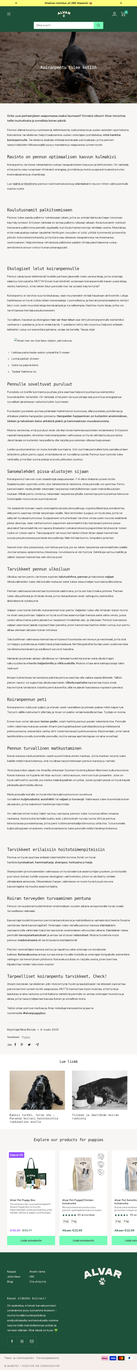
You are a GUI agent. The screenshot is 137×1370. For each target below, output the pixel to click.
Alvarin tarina (37, 1271)
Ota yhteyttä (37, 1281)
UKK (31, 1276)
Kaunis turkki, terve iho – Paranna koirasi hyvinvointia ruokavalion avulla (34, 1118)
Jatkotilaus (13, 1276)
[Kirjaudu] (114, 14)
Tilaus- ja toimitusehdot (19, 1358)
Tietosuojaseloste (47, 1358)
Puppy (26, 1037)
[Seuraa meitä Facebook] (12, 1341)
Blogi (10, 1281)
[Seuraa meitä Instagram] (22, 1341)
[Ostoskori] (123, 14)
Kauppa (11, 1271)
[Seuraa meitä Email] (32, 1341)
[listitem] (15, 1044)
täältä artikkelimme (24, 184)
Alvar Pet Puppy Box (22, 1200)
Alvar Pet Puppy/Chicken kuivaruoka (77, 1201)
